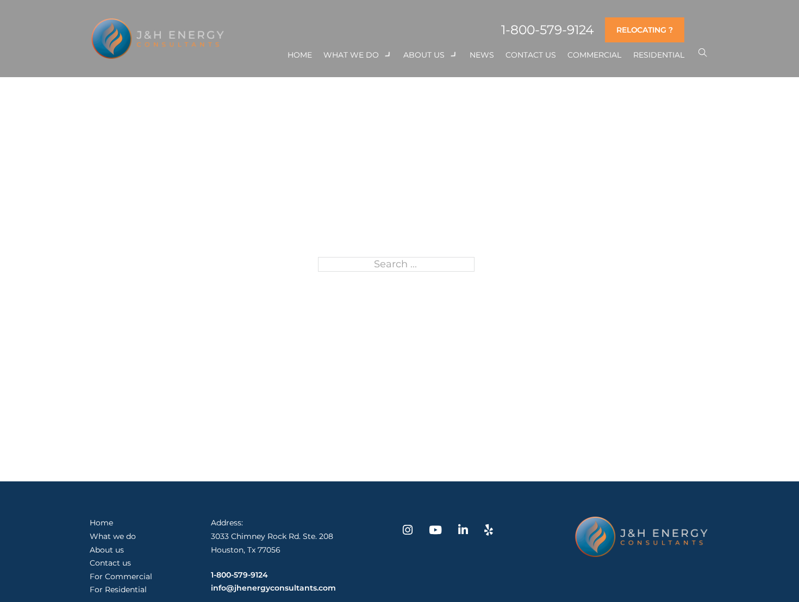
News (482, 55)
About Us (424, 55)
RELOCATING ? (644, 30)
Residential (658, 55)
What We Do (351, 55)
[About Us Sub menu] (454, 55)
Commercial (594, 55)
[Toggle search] (702, 53)
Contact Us (530, 55)
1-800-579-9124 (547, 30)
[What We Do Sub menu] (388, 55)
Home (300, 55)
